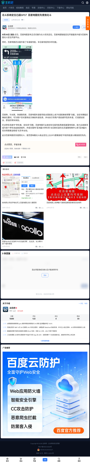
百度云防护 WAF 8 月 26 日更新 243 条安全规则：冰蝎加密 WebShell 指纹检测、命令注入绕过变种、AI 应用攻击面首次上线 (44, 327)
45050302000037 (46, 450)
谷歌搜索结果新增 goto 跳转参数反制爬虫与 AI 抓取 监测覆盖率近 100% (27, 323)
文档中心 (41, 8)
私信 (84, 27)
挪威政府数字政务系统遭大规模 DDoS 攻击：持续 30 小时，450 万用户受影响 (30, 331)
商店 (28, 8)
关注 (77, 27)
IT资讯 (11, 8)
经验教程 (20, 8)
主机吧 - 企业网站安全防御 (51, 443)
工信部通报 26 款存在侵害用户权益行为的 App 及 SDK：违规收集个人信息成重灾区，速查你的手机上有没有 (39, 335)
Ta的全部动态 (45, 341)
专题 (33, 8)
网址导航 (70, 8)
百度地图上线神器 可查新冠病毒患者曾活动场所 (64, 203)
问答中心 (51, 8)
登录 (45, 275)
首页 (5, 8)
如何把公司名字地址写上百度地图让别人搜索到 (19, 203)
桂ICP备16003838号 (45, 447)
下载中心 (60, 8)
